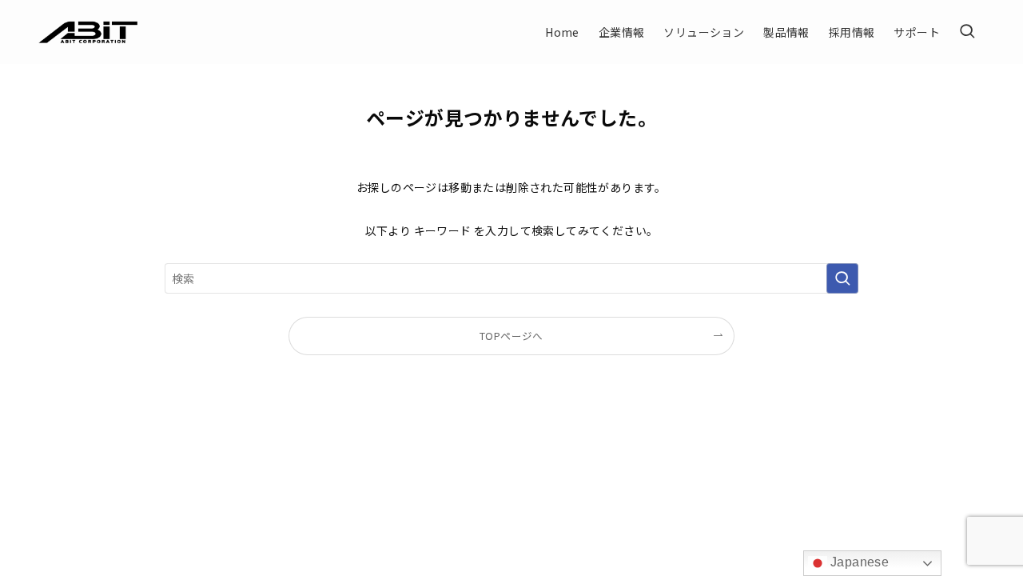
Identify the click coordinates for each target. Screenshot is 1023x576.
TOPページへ (511, 335)
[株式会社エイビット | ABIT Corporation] (88, 32)
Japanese (858, 562)
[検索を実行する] (842, 278)
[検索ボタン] (967, 32)
